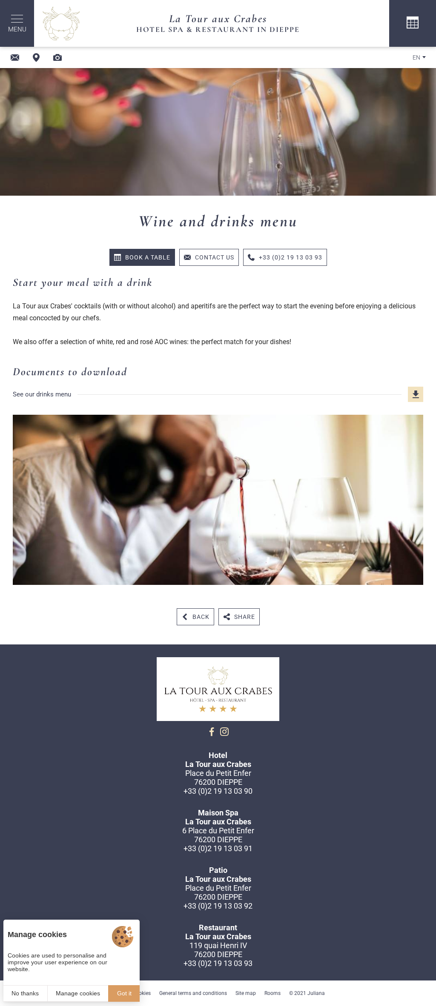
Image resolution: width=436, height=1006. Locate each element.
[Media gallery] (57, 57)
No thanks (25, 993)
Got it (124, 993)
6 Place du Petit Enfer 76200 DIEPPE (218, 835)
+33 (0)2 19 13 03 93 (218, 963)
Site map (245, 993)
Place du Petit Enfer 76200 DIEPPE (218, 778)
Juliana (316, 993)
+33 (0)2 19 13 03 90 (218, 791)
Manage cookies (78, 993)
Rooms (272, 993)
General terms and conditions (193, 993)
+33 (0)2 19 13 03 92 (218, 905)
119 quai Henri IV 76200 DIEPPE (218, 950)
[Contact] (15, 57)
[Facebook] (211, 731)
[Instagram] (224, 731)
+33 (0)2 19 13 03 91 (218, 848)
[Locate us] (36, 57)
